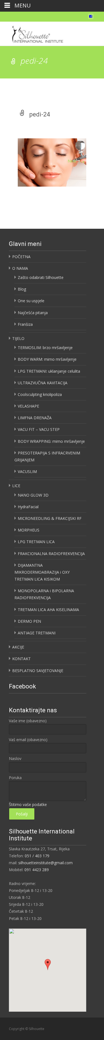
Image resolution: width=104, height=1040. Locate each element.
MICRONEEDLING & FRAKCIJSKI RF (50, 518)
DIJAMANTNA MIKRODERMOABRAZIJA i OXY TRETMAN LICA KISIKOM (42, 572)
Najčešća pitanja (33, 312)
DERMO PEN (29, 621)
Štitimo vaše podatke (28, 804)
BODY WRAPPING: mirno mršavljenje (51, 441)
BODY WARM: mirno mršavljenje (47, 359)
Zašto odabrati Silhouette (41, 277)
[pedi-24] (52, 162)
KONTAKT (21, 658)
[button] (47, 964)
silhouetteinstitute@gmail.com (45, 862)
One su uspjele (31, 300)
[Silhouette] (39, 33)
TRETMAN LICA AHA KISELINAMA (48, 609)
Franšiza (25, 324)
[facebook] (90, 18)
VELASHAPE (28, 406)
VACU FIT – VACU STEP (39, 429)
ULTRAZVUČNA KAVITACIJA (42, 382)
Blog (22, 289)
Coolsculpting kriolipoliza (40, 394)
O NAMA (20, 268)
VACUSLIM (27, 471)
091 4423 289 (36, 869)
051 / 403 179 (37, 855)
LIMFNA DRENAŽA (35, 417)
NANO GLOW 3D (33, 495)
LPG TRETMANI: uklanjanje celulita (49, 371)
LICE (16, 485)
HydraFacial (28, 506)
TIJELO (18, 338)
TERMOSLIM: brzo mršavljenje (45, 347)
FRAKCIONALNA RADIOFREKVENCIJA (51, 553)
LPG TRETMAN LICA (36, 541)
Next (77, 161)
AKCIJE (18, 647)
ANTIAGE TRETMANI (36, 632)
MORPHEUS (28, 530)
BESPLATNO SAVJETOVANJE (37, 670)
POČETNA (21, 256)
